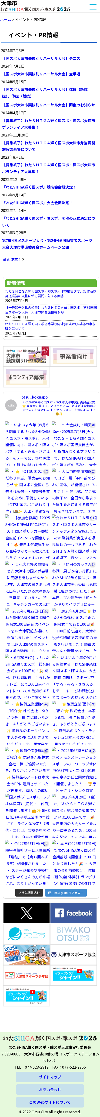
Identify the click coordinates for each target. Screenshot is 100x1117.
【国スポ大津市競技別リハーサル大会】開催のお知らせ (48, 105)
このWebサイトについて (50, 1102)
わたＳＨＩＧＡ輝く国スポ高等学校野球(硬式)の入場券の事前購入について (50, 326)
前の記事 (10, 259)
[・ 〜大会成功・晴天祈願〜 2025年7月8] (74, 443)
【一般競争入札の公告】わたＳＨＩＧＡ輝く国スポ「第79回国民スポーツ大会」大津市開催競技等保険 (51, 309)
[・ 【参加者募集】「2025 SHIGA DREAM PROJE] (27, 536)
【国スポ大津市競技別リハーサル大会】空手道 (41, 74)
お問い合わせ (50, 1089)
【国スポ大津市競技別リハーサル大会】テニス (41, 58)
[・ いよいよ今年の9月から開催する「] (27, 443)
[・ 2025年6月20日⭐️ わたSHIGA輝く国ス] (74, 630)
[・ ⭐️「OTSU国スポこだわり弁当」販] (27, 490)
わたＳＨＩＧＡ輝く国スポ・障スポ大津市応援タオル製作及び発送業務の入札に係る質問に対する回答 (50, 293)
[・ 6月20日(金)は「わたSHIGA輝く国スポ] (27, 676)
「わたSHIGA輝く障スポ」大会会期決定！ (37, 202)
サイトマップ (50, 1077)
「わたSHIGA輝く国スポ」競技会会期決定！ (39, 187)
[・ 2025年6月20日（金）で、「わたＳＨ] (74, 816)
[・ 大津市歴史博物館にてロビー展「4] (74, 490)
